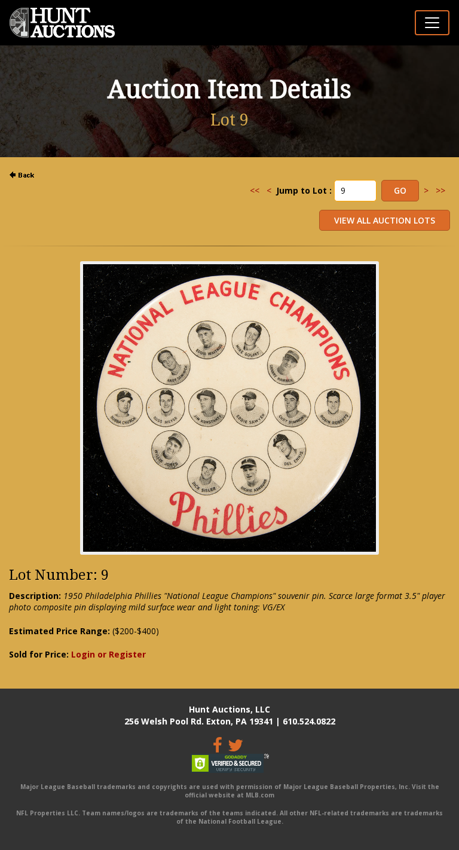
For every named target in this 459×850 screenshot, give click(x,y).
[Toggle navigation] (432, 22)
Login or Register (108, 654)
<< (254, 190)
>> (440, 190)
